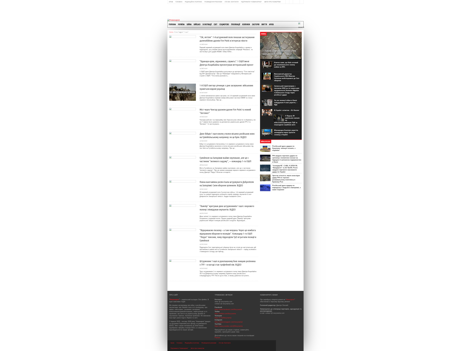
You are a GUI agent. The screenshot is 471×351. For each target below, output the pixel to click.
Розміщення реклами (209, 343)
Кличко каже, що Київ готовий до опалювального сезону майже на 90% (286, 65)
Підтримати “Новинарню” (179, 348)
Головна (172, 24)
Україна (181, 24)
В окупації (207, 24)
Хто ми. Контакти (225, 343)
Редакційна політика (192, 343)
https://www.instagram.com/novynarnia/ (229, 322)
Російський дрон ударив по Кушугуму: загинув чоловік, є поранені (283, 148)
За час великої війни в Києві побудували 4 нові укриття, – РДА (285, 102)
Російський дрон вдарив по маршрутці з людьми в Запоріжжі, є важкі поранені (286, 188)
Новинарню (290, 299)
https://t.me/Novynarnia (223, 318)
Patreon (217, 338)
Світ (215, 24)
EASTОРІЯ (255, 24)
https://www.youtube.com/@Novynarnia (229, 326)
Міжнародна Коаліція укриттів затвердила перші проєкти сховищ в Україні (286, 132)
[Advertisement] (235, 11)
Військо (197, 24)
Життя (264, 24)
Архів (271, 24)
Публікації (235, 24)
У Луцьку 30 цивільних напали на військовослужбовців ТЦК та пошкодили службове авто (287, 120)
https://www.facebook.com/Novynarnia (228, 309)
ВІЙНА (189, 24)
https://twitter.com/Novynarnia (225, 314)
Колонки (246, 24)
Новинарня (174, 299)
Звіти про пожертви (197, 348)
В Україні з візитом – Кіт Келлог (286, 110)
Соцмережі (224, 24)
